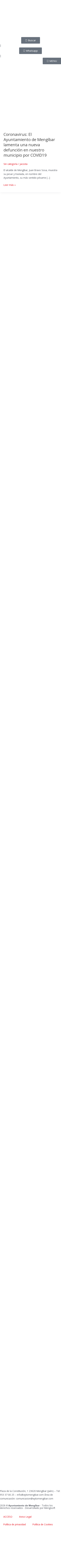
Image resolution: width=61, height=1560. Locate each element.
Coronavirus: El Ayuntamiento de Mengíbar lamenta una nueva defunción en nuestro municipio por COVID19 (29, 145)
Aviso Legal (25, 1516)
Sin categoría (10, 164)
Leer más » (10, 184)
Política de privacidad (14, 1524)
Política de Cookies (43, 1524)
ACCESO (7, 1516)
